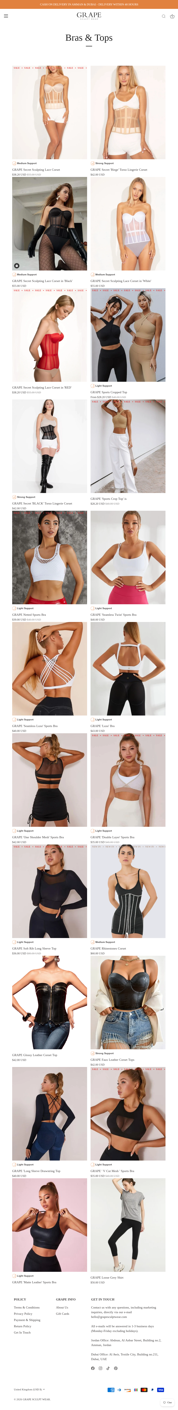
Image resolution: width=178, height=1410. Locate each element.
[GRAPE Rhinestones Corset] (128, 891)
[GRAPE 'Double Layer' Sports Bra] (128, 780)
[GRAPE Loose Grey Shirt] (128, 1225)
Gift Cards (62, 1313)
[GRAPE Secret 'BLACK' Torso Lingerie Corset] (49, 446)
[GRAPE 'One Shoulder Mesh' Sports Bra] (49, 780)
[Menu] (6, 16)
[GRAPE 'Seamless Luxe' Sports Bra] (49, 669)
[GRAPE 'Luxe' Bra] (128, 669)
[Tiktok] (108, 1368)
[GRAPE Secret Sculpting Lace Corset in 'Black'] (49, 224)
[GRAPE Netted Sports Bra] (49, 557)
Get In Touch (22, 1332)
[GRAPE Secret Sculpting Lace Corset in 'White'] (128, 224)
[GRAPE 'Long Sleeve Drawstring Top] (49, 1114)
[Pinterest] (116, 1368)
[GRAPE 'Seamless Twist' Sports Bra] (128, 557)
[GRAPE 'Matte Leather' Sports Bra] (49, 1225)
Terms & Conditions (27, 1307)
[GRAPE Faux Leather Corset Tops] (128, 1002)
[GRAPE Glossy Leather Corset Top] (49, 1002)
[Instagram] (100, 1368)
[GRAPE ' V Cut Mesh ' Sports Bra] (128, 1114)
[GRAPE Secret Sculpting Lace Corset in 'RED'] (49, 335)
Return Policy (22, 1326)
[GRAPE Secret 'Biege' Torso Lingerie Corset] (128, 112)
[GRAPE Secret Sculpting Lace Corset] (49, 112)
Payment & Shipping (27, 1320)
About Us (62, 1307)
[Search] (164, 16)
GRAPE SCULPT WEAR (36, 1399)
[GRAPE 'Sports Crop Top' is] (128, 446)
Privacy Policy (23, 1313)
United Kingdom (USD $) (28, 1389)
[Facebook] (93, 1368)
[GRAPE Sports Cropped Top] (128, 335)
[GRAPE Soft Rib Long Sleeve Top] (49, 891)
